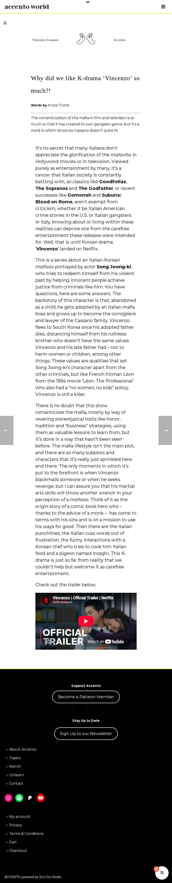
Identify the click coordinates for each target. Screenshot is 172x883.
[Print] (7, 22)
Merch (15, 766)
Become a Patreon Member (86, 696)
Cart (13, 842)
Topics (14, 758)
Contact (16, 783)
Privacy (15, 825)
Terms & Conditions (26, 833)
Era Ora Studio (50, 876)
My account (19, 816)
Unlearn (16, 775)
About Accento (23, 749)
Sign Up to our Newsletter (86, 733)
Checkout (18, 851)
